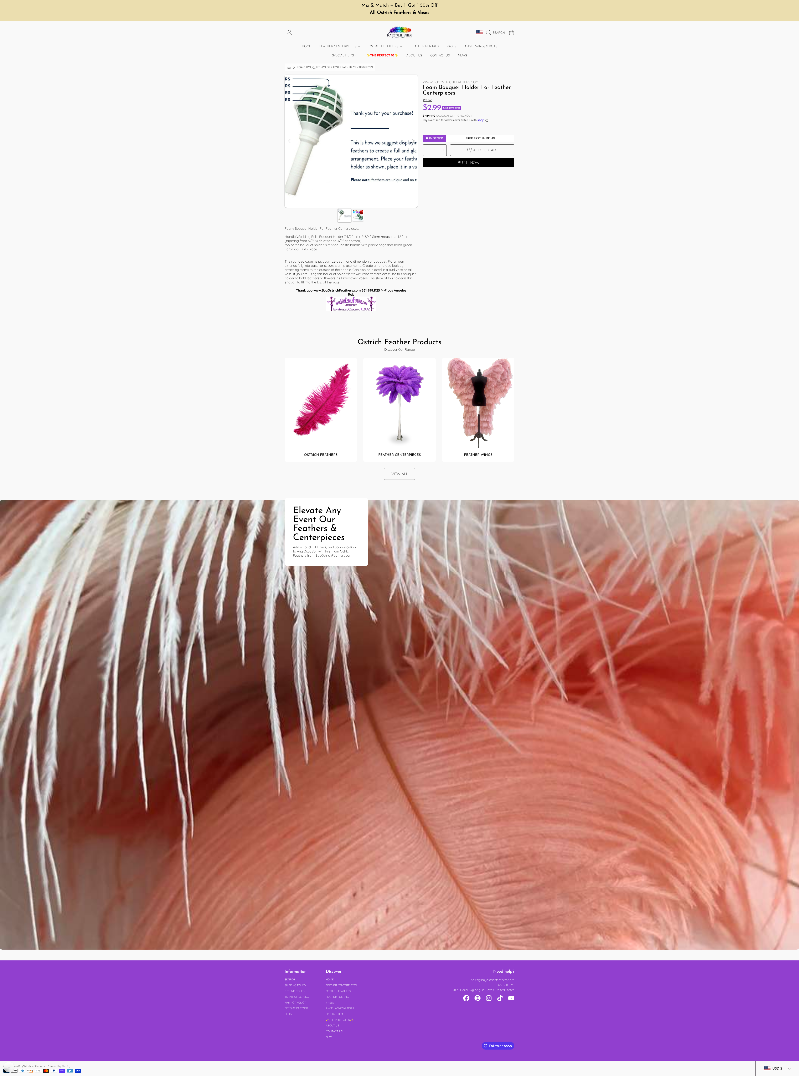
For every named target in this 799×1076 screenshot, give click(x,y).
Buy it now (469, 162)
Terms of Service (297, 996)
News (329, 1037)
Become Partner (296, 1008)
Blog (288, 1014)
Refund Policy (295, 991)
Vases (330, 1002)
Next (412, 141)
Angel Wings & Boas (340, 1008)
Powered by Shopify (58, 1066)
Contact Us (334, 1031)
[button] (496, 32)
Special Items (343, 55)
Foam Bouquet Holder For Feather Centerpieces (335, 67)
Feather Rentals (337, 996)
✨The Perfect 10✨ (339, 1019)
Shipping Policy (295, 985)
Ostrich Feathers (384, 46)
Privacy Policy (295, 1002)
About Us (332, 1025)
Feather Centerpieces (338, 46)
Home (330, 979)
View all (399, 473)
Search (290, 979)
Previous (289, 141)
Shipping (429, 115)
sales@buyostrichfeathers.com (492, 980)
